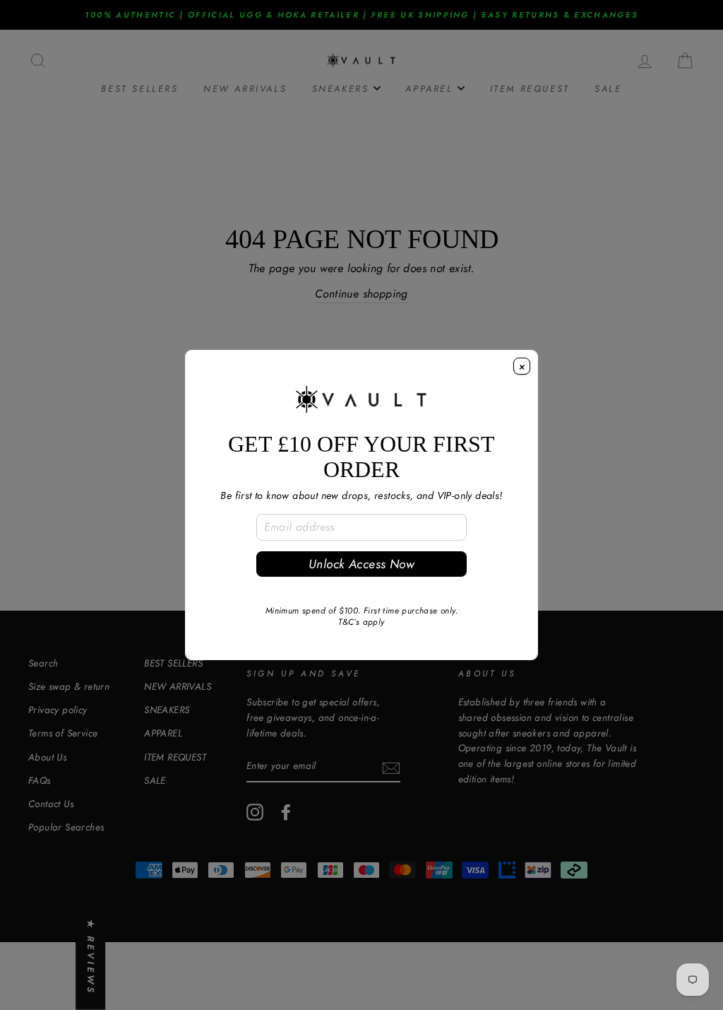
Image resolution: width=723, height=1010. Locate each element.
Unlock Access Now (361, 564)
